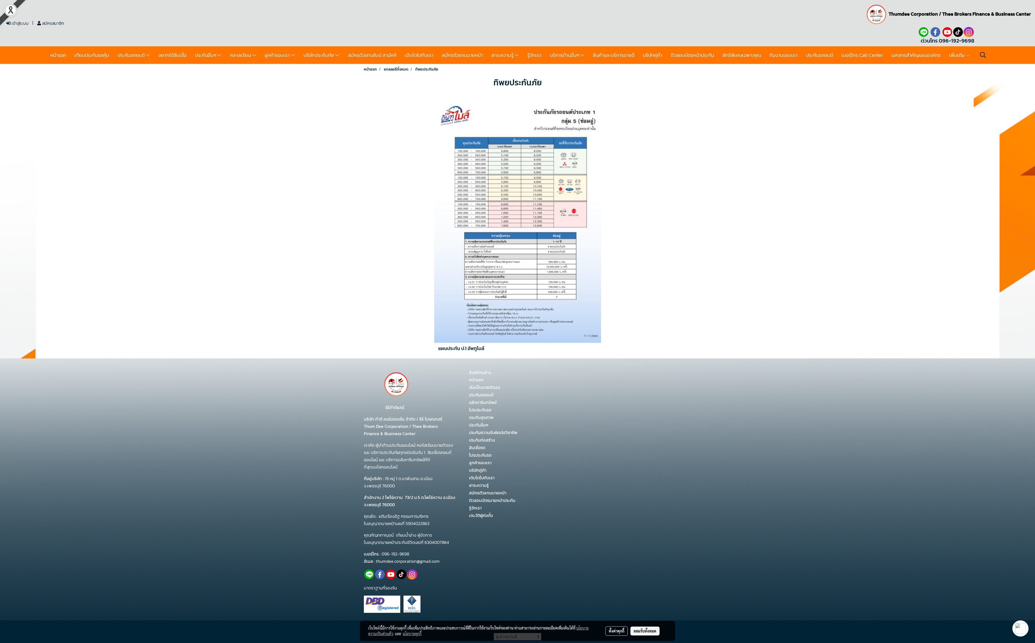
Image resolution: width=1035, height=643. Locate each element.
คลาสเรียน (241, 55)
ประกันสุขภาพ (481, 417)
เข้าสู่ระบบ (20, 23)
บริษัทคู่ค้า (652, 55)
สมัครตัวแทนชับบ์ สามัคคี (372, 55)
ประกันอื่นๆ (206, 55)
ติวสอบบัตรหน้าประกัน (692, 55)
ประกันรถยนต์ (132, 55)
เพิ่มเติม (957, 55)
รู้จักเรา (534, 55)
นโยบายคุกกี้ (412, 633)
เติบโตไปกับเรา (419, 55)
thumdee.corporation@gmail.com (408, 561)
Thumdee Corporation (913, 14)
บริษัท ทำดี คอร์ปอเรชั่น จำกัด (390, 419)
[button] (983, 55)
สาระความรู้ (503, 55)
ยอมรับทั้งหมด (645, 630)
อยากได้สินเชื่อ (172, 55)
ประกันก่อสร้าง (482, 440)
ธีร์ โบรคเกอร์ (430, 419)
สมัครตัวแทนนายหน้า (462, 55)
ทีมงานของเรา (784, 55)
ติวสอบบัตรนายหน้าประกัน (492, 500)
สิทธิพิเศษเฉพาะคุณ (741, 55)
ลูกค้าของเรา (277, 55)
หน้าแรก (58, 55)
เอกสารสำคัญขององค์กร (916, 55)
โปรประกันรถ (480, 410)
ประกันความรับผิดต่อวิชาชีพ (493, 432)
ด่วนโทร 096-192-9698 (947, 41)
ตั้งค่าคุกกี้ (616, 630)
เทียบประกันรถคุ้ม (91, 55)
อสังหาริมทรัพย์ (483, 402)
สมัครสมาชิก (52, 23)
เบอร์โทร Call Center (862, 55)
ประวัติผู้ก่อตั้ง (481, 515)
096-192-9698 (395, 554)
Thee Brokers (956, 14)
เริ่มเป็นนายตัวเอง (484, 387)
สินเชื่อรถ (477, 447)
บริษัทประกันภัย (319, 55)
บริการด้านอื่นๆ (565, 55)
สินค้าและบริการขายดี (613, 55)
